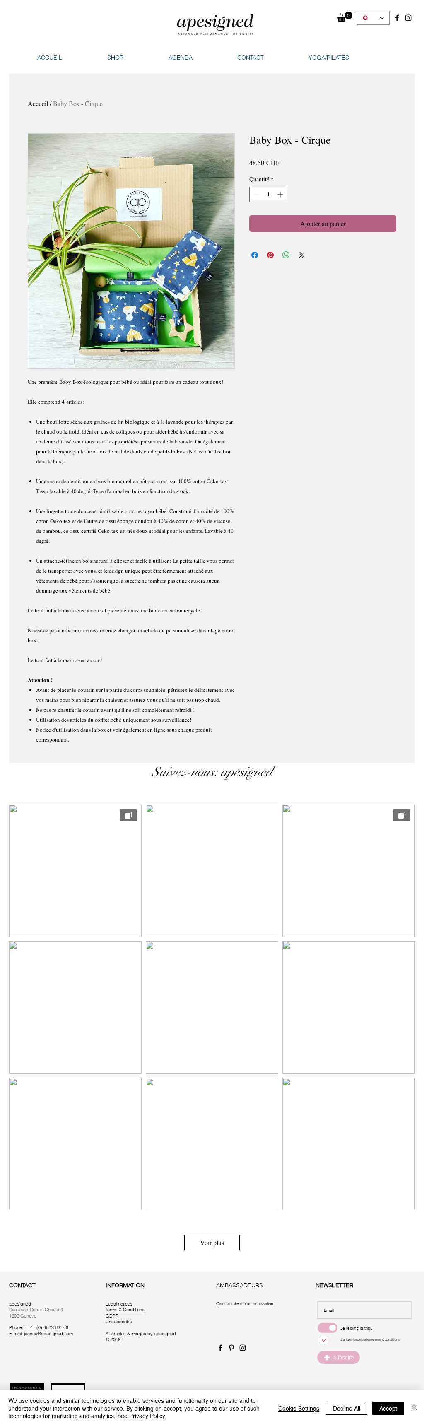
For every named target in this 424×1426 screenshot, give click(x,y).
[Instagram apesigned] (408, 18)
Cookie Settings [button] (298, 1408)
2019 (115, 1339)
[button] (344, 17)
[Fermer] (414, 1408)
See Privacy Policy (141, 1416)
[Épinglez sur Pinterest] (270, 255)
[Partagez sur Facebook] (255, 255)
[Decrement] (256, 194)
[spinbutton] (268, 194)
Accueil (38, 103)
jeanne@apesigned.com (48, 1334)
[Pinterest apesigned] (231, 1348)
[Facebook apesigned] (397, 18)
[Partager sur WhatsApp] (286, 255)
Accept (388, 1408)
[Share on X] (302, 255)
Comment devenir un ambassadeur (244, 1303)
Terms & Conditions (125, 1310)
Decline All (346, 1408)
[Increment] (281, 194)
